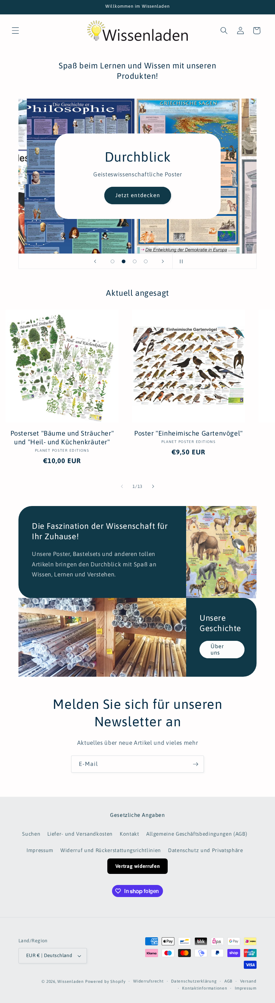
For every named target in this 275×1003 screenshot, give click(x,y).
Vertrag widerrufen (137, 866)
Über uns (217, 649)
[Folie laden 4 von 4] (145, 261)
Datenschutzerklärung (194, 981)
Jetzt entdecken (137, 195)
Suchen (31, 834)
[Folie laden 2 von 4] (123, 261)
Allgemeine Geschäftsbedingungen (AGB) (196, 834)
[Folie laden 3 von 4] (134, 261)
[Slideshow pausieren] (179, 261)
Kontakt (129, 834)
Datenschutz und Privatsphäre (205, 850)
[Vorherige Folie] (95, 261)
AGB (228, 981)
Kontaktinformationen (204, 988)
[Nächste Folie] (163, 261)
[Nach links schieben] (122, 486)
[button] (15, 30)
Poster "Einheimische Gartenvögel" (188, 433)
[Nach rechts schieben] (153, 486)
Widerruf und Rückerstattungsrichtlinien (110, 850)
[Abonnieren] (195, 764)
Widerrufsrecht (148, 981)
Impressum (39, 850)
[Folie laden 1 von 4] (112, 261)
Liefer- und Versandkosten (80, 834)
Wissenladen (70, 981)
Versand (248, 981)
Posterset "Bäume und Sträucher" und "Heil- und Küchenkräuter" (62, 437)
